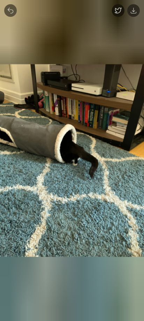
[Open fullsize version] (118, 10)
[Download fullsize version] (133, 10)
